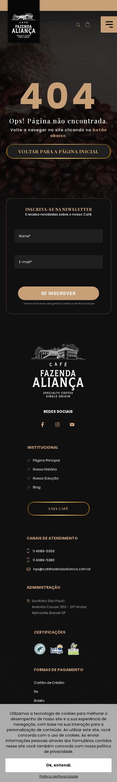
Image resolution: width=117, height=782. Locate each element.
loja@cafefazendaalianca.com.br (62, 569)
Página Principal (46, 460)
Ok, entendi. (58, 765)
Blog (37, 487)
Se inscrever (58, 293)
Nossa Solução (46, 478)
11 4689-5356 (44, 551)
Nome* (24, 236)
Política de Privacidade (79, 303)
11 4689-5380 (44, 560)
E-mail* (25, 262)
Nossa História (45, 469)
